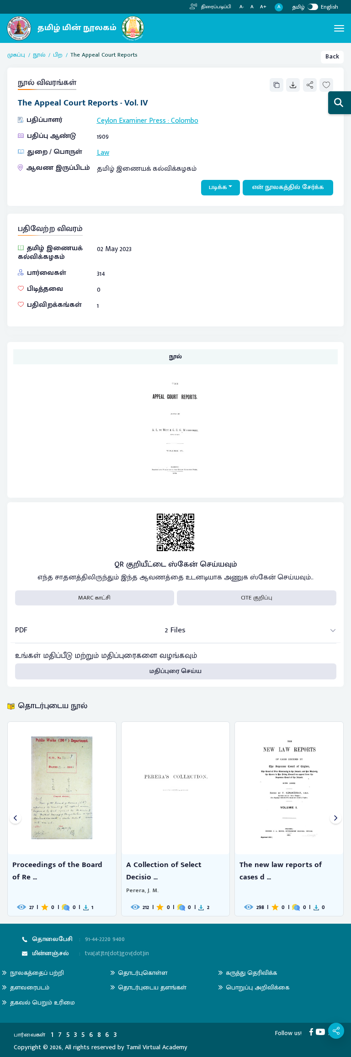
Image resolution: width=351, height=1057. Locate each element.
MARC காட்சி (94, 598)
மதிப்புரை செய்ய (175, 671)
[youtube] (322, 1031)
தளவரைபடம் (29, 987)
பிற (58, 55)
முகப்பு (16, 55)
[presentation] (15, 819)
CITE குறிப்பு (256, 598)
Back (332, 56)
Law (103, 152)
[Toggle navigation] (339, 28)
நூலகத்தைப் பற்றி (37, 973)
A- (241, 7)
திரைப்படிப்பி (215, 7)
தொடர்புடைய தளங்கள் (152, 987)
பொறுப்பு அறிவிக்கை (257, 987)
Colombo (184, 120)
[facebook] (312, 1031)
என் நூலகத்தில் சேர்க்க (288, 187)
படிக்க (218, 187)
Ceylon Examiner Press (131, 120)
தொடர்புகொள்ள (142, 973)
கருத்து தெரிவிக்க (251, 973)
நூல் (39, 55)
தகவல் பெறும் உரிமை (42, 1002)
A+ (263, 7)
